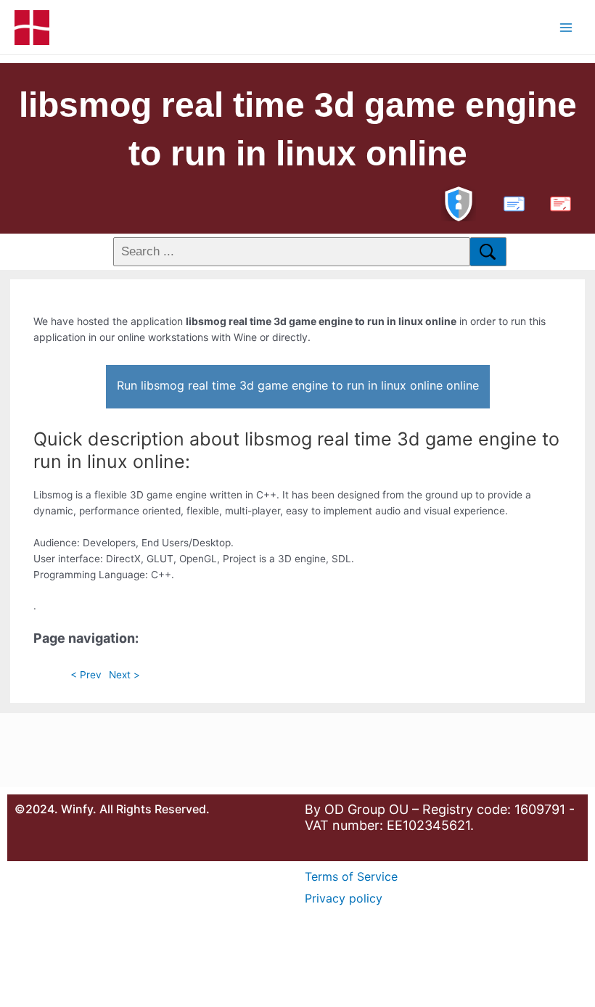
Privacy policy (343, 898)
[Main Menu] (566, 27)
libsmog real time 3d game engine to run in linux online (298, 129)
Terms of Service (351, 876)
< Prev (86, 675)
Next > (124, 675)
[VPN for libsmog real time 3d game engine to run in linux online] (458, 202)
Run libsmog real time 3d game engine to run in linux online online (298, 385)
